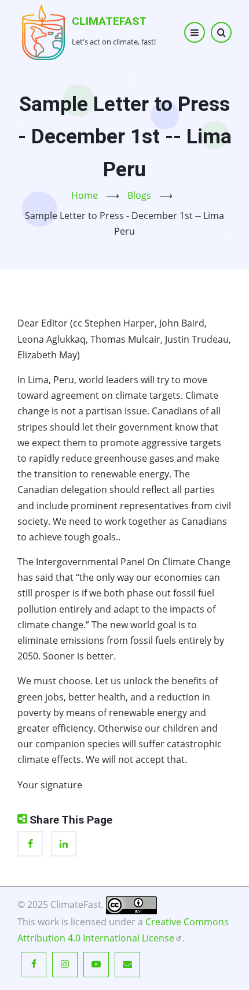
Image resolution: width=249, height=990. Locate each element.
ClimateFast (109, 21)
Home (84, 195)
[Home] (43, 31)
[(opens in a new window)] (131, 904)
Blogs (139, 195)
